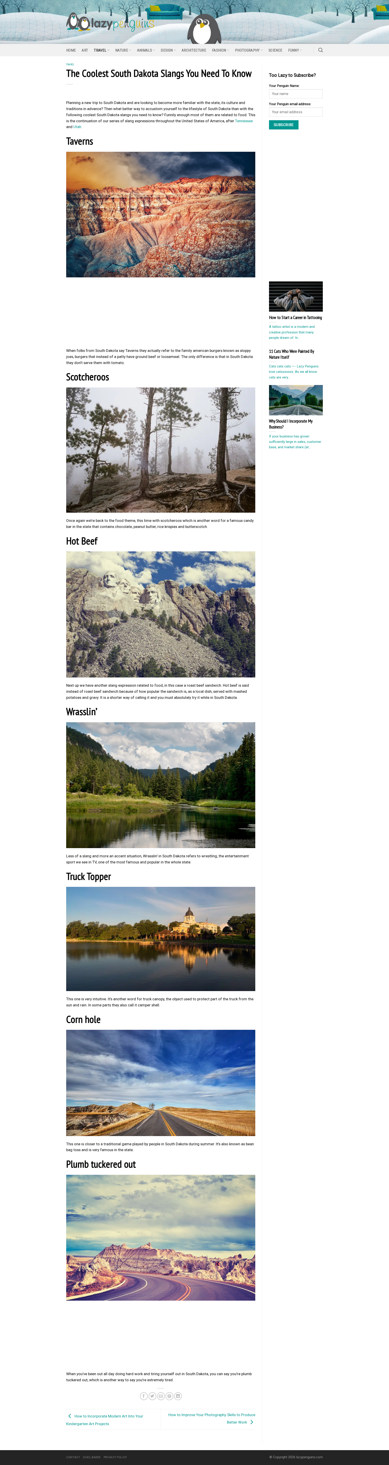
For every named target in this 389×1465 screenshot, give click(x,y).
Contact (73, 1457)
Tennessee (244, 121)
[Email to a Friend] (161, 1396)
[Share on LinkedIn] (178, 1396)
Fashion (219, 50)
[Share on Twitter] (152, 1396)
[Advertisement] (160, 313)
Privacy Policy (115, 1457)
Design (167, 50)
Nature (121, 50)
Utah (77, 127)
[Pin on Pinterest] (169, 1396)
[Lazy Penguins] (110, 22)
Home (71, 50)
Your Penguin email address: (290, 104)
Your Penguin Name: (284, 86)
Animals (144, 50)
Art (85, 50)
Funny (293, 50)
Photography (247, 50)
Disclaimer (91, 1457)
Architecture (194, 50)
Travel (100, 50)
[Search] (320, 50)
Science (275, 50)
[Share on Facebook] (144, 1396)
